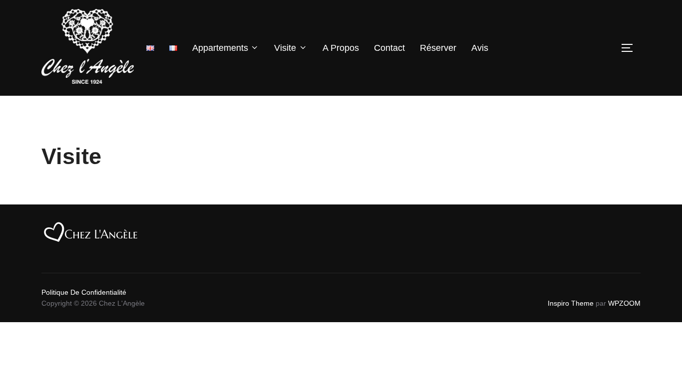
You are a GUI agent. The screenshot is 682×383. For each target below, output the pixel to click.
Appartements (220, 48)
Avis (479, 48)
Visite (285, 48)
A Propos (341, 48)
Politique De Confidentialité (83, 292)
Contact (389, 48)
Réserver (438, 48)
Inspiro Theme (571, 303)
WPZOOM (624, 303)
